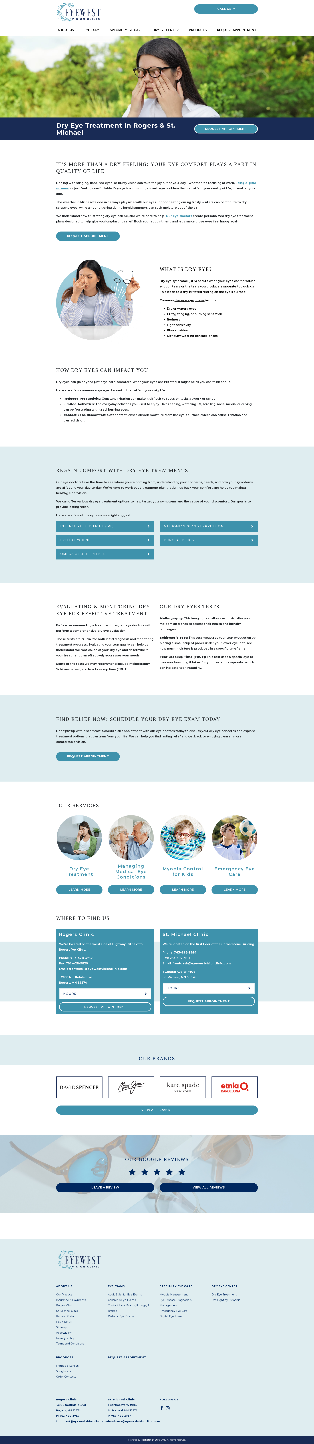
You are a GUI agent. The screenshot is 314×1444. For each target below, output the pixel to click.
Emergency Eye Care (174, 1311)
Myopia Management (174, 1294)
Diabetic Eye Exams (121, 1316)
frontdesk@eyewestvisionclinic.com (98, 969)
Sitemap (61, 1327)
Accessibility (64, 1332)
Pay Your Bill (64, 1321)
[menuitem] (67, 30)
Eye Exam (92, 30)
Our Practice (64, 1294)
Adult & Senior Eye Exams (125, 1294)
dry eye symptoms (189, 300)
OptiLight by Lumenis (226, 1300)
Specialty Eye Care (126, 30)
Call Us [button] (224, 9)
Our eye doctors (179, 216)
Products (198, 30)
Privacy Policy (65, 1338)
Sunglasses (63, 1371)
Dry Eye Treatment (224, 1294)
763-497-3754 (185, 952)
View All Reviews (209, 1187)
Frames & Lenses (67, 1365)
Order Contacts (66, 1376)
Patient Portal (65, 1316)
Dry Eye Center (166, 30)
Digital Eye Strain (171, 1316)
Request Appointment (236, 30)
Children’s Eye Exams (122, 1300)
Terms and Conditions (70, 1343)
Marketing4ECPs (150, 1440)
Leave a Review (105, 1187)
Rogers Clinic (64, 1305)
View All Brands (157, 1110)
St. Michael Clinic (67, 1311)
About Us (66, 30)
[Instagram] (168, 1407)
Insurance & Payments (71, 1300)
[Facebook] (162, 1407)
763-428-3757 (81, 958)
